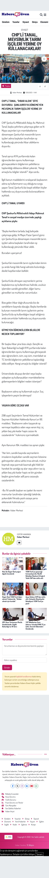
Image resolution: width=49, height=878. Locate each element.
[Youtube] (31, 786)
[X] (17, 786)
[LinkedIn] (27, 786)
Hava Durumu (10, 797)
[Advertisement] (24, 721)
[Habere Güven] (15, 14)
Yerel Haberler (20, 821)
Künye (33, 824)
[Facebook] (13, 786)
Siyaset (25, 22)
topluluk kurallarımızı (24, 676)
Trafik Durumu (10, 800)
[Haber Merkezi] (8, 538)
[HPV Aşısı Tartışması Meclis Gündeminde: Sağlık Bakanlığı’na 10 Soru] (12, 614)
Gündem (5, 22)
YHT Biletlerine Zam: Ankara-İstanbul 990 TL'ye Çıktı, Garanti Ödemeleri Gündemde (35, 625)
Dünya (34, 22)
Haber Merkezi (17, 92)
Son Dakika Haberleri (13, 808)
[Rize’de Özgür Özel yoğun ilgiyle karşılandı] (12, 563)
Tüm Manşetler (10, 805)
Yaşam (32, 821)
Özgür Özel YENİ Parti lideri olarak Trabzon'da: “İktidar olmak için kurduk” (12, 599)
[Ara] (41, 14)
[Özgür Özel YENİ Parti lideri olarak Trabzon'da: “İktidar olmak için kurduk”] (12, 588)
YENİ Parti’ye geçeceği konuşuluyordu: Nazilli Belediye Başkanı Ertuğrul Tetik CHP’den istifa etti (35, 575)
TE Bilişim (30, 845)
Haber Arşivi (9, 811)
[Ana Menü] (45, 14)
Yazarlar (15, 22)
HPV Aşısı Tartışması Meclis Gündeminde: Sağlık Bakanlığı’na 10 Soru (12, 624)
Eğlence (24, 824)
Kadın (15, 824)
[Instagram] (22, 786)
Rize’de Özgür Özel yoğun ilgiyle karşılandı (11, 573)
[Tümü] (45, 754)
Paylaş (7, 86)
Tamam (39, 854)
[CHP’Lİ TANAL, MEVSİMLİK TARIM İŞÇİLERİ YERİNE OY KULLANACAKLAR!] (24, 68)
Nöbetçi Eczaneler (12, 794)
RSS (9, 837)
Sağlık (6, 824)
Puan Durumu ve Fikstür (14, 802)
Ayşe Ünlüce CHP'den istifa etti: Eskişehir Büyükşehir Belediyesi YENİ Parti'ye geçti (35, 600)
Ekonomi (44, 22)
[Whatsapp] (36, 786)
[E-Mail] (19, 542)
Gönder (7, 667)
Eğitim (41, 821)
